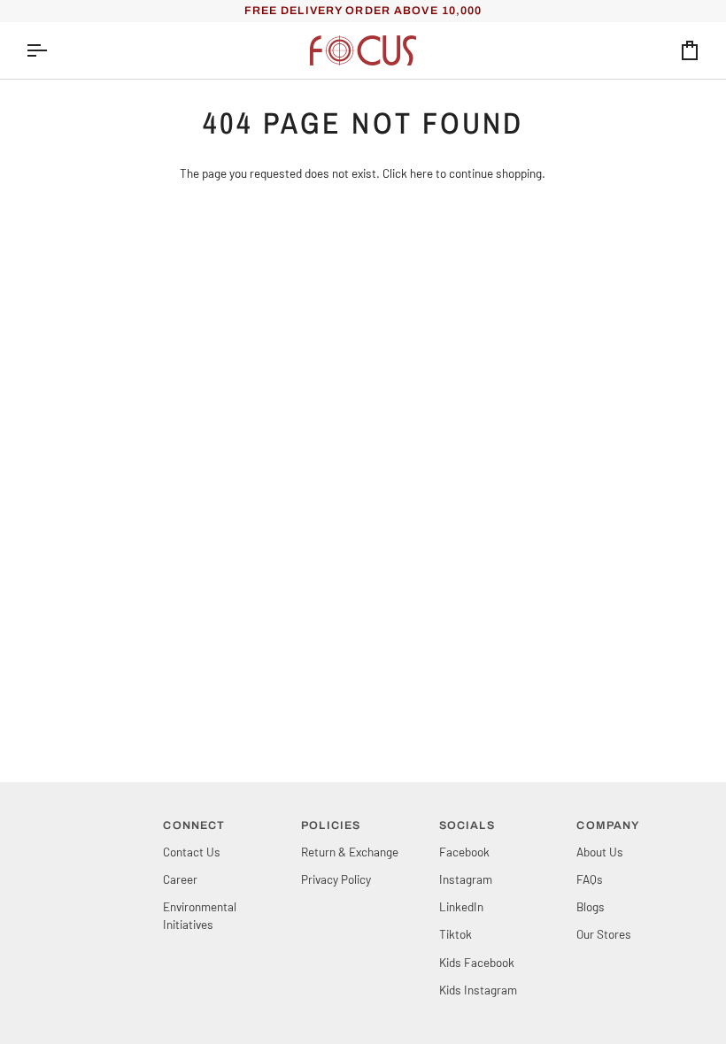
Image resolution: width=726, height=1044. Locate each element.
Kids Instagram (478, 989)
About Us (599, 851)
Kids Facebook (476, 962)
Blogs (590, 906)
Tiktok (455, 933)
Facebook (464, 851)
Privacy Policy (336, 879)
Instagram (465, 879)
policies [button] (330, 825)
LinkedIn (461, 906)
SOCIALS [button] (467, 825)
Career (180, 879)
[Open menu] (52, 50)
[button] (88, 822)
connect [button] (194, 825)
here (421, 172)
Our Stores (603, 933)
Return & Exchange (349, 851)
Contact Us (191, 851)
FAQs (589, 879)
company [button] (607, 825)
